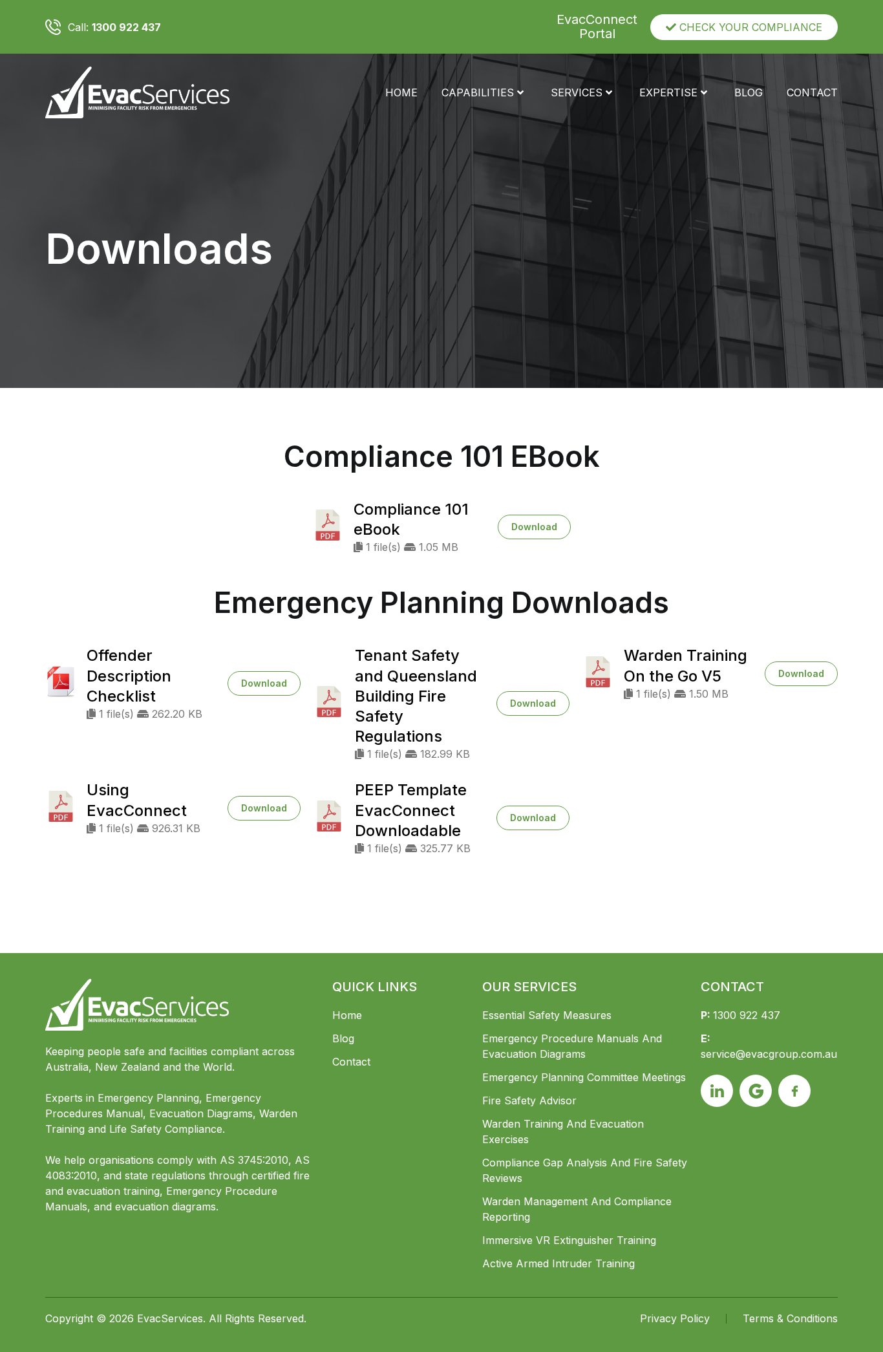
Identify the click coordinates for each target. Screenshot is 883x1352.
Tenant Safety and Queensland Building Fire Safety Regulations (416, 696)
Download (534, 526)
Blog (748, 92)
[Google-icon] (755, 1091)
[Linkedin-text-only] (717, 1091)
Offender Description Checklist (129, 675)
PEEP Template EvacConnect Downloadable (411, 809)
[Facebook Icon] (794, 1091)
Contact (812, 92)
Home (401, 92)
